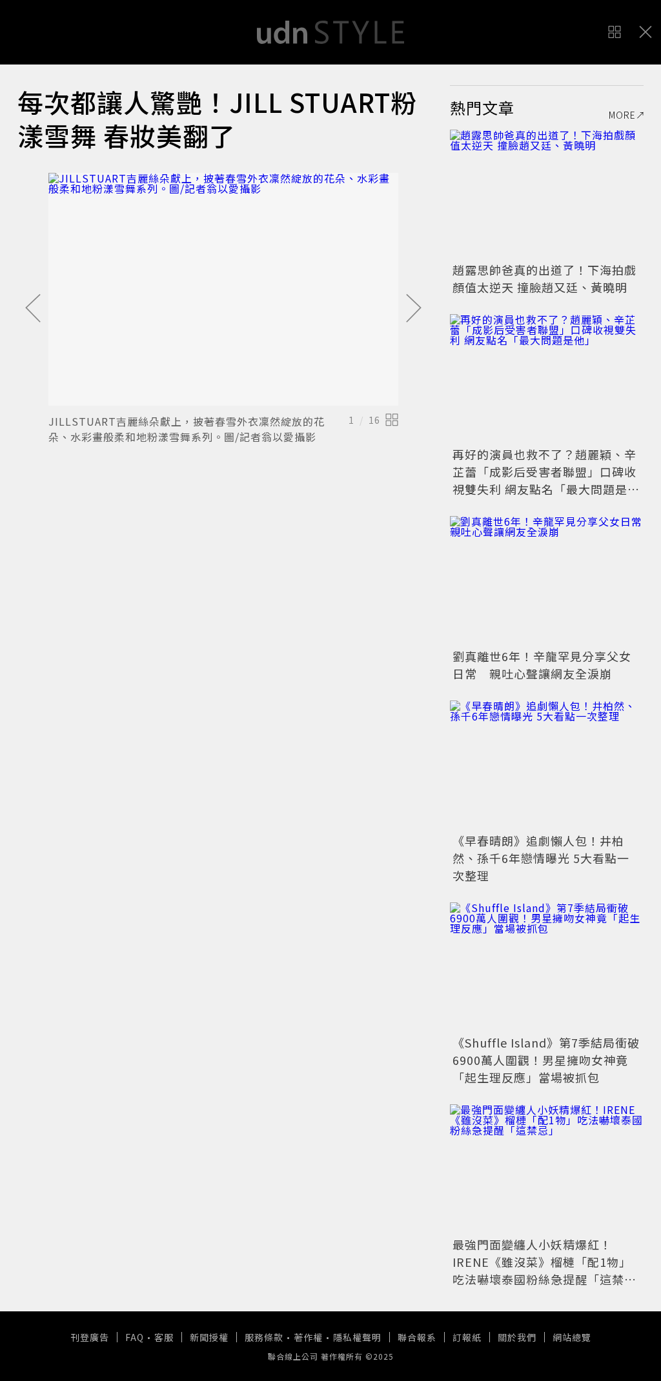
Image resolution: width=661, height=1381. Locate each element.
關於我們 (517, 1337)
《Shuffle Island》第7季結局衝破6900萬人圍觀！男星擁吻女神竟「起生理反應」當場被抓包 (546, 1060)
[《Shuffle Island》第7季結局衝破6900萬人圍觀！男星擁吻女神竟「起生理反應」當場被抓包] (547, 966)
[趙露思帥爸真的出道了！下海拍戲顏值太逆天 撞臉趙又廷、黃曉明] (547, 194)
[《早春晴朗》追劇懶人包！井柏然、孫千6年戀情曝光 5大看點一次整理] (547, 765)
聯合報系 (417, 1337)
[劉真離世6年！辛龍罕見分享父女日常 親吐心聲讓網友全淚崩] (547, 580)
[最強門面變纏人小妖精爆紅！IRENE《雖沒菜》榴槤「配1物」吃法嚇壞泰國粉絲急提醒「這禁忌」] (547, 1168)
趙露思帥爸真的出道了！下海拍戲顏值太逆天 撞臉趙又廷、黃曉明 (544, 278)
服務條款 (264, 1337)
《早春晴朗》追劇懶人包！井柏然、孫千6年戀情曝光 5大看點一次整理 (541, 858)
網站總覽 (572, 1337)
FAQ (134, 1337)
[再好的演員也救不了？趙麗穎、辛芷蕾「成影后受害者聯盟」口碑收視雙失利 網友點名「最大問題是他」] (547, 378)
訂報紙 (467, 1337)
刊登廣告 (89, 1337)
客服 (164, 1337)
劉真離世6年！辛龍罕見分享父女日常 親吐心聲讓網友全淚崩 (542, 665)
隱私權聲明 (357, 1337)
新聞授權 (209, 1337)
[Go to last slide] (32, 308)
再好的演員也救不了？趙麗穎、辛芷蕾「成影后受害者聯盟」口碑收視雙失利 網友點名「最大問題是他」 (544, 480)
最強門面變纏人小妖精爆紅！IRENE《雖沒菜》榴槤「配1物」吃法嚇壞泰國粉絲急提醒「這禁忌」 (542, 1270)
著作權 (308, 1337)
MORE (622, 114)
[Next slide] (413, 308)
